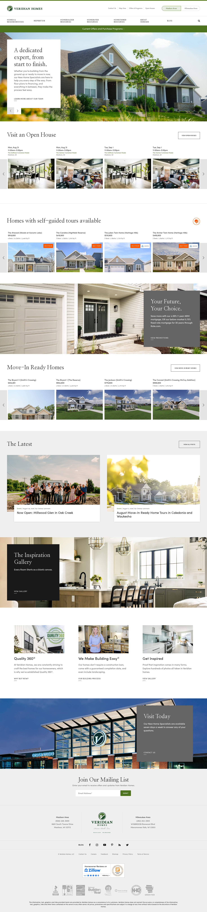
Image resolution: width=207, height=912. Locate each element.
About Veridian (144, 21)
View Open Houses (189, 135)
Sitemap (115, 854)
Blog (169, 21)
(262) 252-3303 (143, 820)
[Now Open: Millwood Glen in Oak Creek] (53, 483)
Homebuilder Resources (67, 21)
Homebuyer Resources (93, 21)
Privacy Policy (128, 854)
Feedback (104, 854)
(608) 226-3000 (62, 820)
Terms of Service (143, 854)
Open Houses (150, 8)
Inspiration (39, 21)
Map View (122, 8)
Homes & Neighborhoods (15, 21)
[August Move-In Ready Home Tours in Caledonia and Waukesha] (153, 483)
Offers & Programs (135, 8)
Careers (93, 854)
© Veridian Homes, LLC (66, 854)
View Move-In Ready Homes (185, 368)
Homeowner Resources (120, 21)
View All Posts (189, 444)
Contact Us (112, 8)
